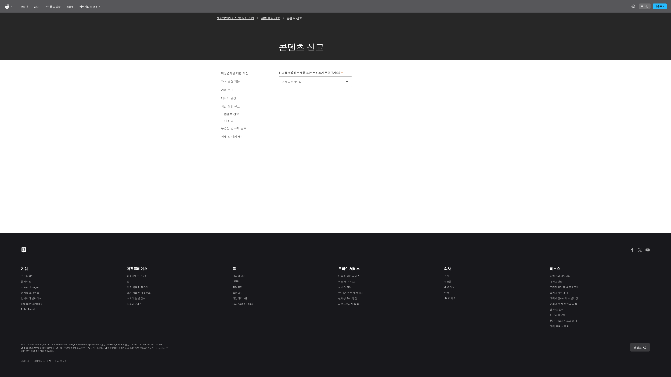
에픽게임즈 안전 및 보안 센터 (235, 18)
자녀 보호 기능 (230, 81)
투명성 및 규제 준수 (233, 128)
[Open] (347, 81)
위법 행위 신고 (270, 18)
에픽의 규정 (228, 98)
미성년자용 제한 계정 (234, 73)
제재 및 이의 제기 (232, 136)
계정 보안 (227, 89)
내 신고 (228, 120)
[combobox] (312, 83)
